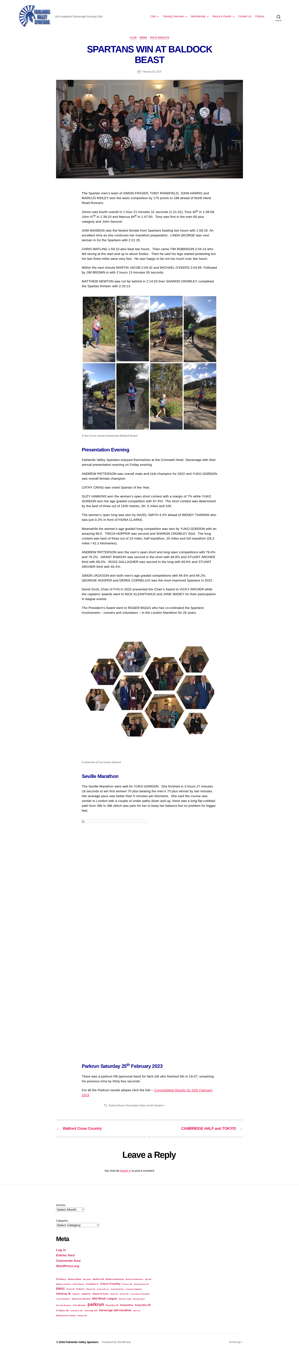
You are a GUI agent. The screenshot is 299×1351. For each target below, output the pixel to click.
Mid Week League (104, 1298)
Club (133, 37)
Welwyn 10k (82, 1316)
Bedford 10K (98, 1279)
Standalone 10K (76, 1311)
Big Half (148, 1279)
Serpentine (126, 1305)
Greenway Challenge (134, 1289)
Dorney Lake (127, 1284)
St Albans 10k (62, 1310)
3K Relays (61, 1279)
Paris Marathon (79, 1305)
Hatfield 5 (76, 1294)
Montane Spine (139, 1299)
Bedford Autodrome (115, 1279)
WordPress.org (67, 1266)
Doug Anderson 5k (141, 1284)
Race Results (159, 37)
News (143, 37)
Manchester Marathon (81, 1299)
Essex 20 (71, 1289)
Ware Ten (136, 1311)
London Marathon (63, 1299)
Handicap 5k (63, 1293)
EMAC (60, 1288)
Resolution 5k (112, 1305)
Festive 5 (80, 1289)
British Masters (78, 1284)
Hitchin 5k (114, 1294)
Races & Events (221, 16)
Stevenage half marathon (115, 1310)
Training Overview (173, 16)
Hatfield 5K (86, 1294)
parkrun (96, 1304)
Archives (60, 1205)
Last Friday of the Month (140, 1294)
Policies (259, 16)
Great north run (103, 1289)
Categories (62, 1220)
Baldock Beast (116, 1105)
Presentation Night (135, 1105)
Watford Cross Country (66, 1316)
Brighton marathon (63, 1284)
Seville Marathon (155, 1105)
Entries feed (65, 1255)
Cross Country (110, 1283)
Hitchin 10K (124, 1294)
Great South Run (117, 1289)
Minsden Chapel (125, 1299)
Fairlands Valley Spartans (82, 1342)
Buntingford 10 (92, 1284)
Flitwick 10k (90, 1289)
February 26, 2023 (151, 71)
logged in (125, 1170)
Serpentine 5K (143, 1305)
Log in (61, 1250)
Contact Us (244, 16)
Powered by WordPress (116, 1342)
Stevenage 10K (90, 1311)
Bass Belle (87, 1279)
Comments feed (68, 1260)
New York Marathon (63, 1305)
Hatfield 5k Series (101, 1294)
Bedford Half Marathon (134, 1279)
